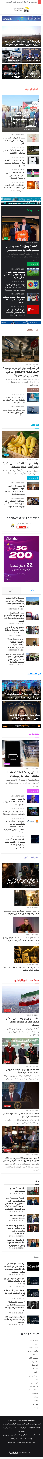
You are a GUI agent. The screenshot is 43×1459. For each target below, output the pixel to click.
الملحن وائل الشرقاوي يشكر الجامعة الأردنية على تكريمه (15, 630)
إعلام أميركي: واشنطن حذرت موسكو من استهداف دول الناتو (21, 1115)
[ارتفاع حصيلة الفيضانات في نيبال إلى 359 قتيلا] (33, 150)
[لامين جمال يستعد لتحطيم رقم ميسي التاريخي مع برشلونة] (33, 297)
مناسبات (35, 1400)
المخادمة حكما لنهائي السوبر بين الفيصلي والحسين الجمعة (15, 175)
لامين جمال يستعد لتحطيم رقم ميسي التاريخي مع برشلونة (14, 299)
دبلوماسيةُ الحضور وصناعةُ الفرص (17, 1217)
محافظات (35, 1393)
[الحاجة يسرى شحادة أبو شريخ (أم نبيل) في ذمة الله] (33, 1293)
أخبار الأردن (34, 1340)
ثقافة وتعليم (34, 1361)
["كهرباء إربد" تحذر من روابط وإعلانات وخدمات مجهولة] (33, 811)
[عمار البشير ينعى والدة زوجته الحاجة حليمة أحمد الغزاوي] (33, 1320)
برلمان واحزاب (33, 1351)
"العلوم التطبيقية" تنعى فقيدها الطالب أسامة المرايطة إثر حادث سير (14, 1306)
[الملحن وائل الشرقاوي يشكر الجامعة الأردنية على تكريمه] (32, 630)
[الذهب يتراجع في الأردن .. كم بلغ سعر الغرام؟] (31, 71)
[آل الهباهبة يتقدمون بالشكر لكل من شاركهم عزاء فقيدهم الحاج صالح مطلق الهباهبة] (33, 1266)
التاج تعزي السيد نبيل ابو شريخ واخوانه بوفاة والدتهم (14, 1281)
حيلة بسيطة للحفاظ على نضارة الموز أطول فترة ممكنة (21, 465)
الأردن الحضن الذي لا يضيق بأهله (16, 1190)
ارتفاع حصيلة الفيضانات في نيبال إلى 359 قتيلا (14, 151)
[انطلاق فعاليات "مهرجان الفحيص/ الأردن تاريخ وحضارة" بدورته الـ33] (21, 690)
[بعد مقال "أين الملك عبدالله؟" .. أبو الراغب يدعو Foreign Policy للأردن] (32, 601)
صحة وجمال (34, 1379)
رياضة (36, 1372)
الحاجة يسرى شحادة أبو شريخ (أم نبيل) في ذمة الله (14, 1293)
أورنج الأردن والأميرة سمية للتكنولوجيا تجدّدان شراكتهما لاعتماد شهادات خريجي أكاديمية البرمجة (14, 827)
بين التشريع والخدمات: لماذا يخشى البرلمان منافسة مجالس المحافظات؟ (15, 1229)
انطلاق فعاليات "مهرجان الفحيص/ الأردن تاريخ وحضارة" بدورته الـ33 (22, 695)
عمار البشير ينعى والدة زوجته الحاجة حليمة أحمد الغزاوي (14, 1319)
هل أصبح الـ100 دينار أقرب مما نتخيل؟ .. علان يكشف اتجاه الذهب (21, 969)
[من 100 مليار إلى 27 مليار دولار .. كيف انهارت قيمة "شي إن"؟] (33, 160)
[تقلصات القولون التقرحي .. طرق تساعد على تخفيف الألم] (33, 138)
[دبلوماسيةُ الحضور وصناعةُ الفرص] (33, 1218)
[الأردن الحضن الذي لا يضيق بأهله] (33, 1191)
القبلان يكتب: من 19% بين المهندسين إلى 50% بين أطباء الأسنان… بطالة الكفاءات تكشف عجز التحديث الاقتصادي (14, 1203)
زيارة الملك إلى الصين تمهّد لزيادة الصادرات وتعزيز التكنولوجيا (16, 1242)
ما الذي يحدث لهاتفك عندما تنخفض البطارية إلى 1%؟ (23, 774)
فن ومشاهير (34, 1386)
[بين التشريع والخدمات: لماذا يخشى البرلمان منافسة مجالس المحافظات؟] (33, 1228)
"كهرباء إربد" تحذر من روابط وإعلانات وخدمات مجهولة (14, 813)
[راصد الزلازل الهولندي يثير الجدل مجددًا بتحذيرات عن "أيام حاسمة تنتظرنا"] (33, 501)
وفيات (36, 1407)
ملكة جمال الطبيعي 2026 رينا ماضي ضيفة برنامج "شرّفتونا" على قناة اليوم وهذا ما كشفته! (22, 718)
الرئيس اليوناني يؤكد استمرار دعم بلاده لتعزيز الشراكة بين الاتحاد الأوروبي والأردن (21, 1159)
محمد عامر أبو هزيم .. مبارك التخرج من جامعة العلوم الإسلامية (22, 1071)
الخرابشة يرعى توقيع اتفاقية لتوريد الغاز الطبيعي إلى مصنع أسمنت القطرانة (15, 658)
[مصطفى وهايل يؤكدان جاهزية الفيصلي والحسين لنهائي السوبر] (33, 272)
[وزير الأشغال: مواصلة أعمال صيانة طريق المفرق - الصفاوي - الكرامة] (21, 36)
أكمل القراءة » (33, 264)
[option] (21, 52)
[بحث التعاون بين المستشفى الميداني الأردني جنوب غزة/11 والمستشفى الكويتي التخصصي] (20, 113)
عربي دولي (34, 1383)
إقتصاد (36, 1344)
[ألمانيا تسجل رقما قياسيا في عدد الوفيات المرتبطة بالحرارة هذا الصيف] (33, 185)
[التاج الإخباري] (21, 9)
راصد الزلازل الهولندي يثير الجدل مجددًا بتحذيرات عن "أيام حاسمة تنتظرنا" (14, 503)
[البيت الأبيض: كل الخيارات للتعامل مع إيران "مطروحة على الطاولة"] (33, 397)
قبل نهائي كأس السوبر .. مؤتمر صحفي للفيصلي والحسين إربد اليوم (14, 312)
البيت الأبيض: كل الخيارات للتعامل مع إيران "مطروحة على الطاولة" (14, 400)
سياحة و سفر (33, 1376)
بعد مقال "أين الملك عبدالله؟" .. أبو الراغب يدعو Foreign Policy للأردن (15, 602)
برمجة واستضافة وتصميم (27, 1452)
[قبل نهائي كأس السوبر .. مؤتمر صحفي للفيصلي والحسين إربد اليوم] (33, 309)
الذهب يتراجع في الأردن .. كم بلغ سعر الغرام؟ (32, 76)
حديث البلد (34, 1369)
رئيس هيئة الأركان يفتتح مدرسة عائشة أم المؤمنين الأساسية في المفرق (14, 617)
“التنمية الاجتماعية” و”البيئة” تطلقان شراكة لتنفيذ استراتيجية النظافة (16, 643)
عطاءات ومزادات (32, 1390)
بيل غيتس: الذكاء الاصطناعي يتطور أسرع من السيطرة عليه (14, 801)
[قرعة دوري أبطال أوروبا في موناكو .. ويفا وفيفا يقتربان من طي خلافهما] (33, 284)
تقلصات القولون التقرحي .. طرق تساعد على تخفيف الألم (14, 140)
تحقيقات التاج (33, 1358)
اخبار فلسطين (33, 1347)
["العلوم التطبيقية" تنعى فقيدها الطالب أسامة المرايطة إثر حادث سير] (33, 1305)
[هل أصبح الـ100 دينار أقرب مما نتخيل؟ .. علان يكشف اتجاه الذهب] (26, 954)
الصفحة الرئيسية (35, 1435)
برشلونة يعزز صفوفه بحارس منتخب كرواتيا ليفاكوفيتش (22, 248)
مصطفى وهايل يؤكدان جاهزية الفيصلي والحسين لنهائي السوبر (14, 274)
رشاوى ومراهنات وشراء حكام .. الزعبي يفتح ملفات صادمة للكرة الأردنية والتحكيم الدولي (21, 940)
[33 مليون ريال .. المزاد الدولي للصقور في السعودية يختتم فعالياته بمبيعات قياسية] (33, 486)
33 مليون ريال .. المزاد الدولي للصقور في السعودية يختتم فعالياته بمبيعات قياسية (14, 490)
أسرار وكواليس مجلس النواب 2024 (24, 1442)
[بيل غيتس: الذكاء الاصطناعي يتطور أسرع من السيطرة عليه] (33, 799)
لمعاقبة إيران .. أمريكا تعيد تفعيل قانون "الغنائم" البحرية (14, 412)
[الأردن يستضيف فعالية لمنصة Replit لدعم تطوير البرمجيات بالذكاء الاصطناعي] (35, 839)
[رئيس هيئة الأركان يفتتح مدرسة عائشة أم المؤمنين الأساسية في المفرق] (32, 616)
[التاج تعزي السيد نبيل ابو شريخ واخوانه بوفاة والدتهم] (33, 1281)
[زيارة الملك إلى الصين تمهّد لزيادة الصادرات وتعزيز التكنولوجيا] (33, 1243)
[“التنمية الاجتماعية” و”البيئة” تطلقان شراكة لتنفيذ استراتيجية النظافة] (32, 642)
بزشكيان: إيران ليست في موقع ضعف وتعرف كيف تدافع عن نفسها (22, 1021)
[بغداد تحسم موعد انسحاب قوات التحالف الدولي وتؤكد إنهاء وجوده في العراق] (31, 55)
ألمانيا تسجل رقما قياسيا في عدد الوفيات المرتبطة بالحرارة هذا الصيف (14, 187)
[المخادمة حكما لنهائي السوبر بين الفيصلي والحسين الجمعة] (33, 173)
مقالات (35, 1397)
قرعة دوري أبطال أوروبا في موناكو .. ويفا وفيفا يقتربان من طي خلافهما (15, 287)
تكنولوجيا (35, 1365)
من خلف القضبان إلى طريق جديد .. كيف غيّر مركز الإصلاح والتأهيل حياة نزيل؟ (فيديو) (21, 912)
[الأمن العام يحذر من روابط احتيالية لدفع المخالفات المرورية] (12, 71)
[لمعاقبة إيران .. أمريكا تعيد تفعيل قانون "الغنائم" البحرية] (33, 410)
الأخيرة (31, 590)
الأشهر (11, 590)
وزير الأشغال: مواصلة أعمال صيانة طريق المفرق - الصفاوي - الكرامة (22, 43)
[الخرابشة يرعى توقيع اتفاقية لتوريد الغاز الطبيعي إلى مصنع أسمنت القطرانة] (32, 657)
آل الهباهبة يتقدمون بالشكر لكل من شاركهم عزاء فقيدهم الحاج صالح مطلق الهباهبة (14, 1268)
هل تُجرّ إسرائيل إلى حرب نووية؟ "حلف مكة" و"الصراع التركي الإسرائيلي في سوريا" (21, 372)
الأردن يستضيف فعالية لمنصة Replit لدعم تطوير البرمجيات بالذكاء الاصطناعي (15, 843)
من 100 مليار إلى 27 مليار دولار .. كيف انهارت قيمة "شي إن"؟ (14, 162)
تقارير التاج (14, 1438)
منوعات (35, 1404)
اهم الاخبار (34, 1354)
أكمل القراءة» (33, 390)
